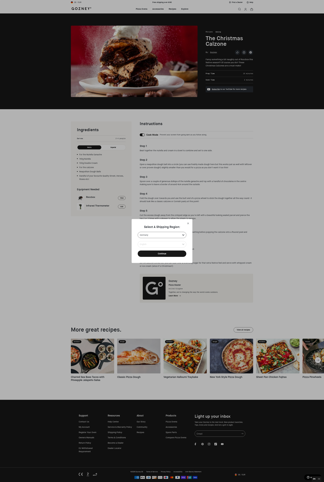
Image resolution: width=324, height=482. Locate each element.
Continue (162, 253)
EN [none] (314, 479)
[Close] (188, 223)
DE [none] (319, 479)
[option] (319, 479)
